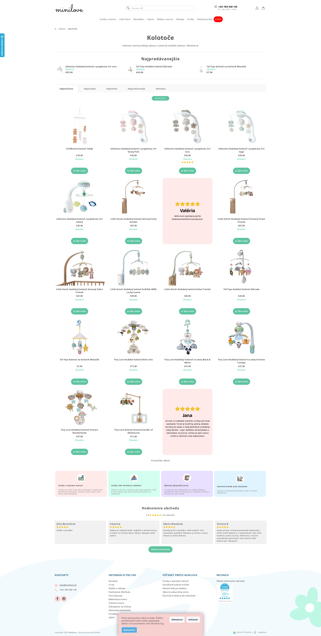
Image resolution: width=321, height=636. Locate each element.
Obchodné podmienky (120, 610)
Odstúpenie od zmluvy (120, 606)
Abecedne (161, 88)
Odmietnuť (177, 619)
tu (163, 623)
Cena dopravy (115, 595)
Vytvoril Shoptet (243, 632)
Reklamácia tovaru (118, 599)
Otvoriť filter (160, 98)
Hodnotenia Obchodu (119, 592)
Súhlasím (193, 619)
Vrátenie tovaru (116, 603)
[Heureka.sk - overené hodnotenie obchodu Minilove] (225, 593)
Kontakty (113, 581)
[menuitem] (108, 19)
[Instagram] (64, 599)
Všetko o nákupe (117, 588)
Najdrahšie (111, 88)
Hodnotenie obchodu (160, 508)
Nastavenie (129, 630)
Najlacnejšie (90, 88)
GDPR (111, 617)
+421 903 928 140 (227, 6)
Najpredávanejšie (136, 88)
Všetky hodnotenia (160, 549)
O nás (111, 584)
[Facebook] (57, 599)
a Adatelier (259, 632)
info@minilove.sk (68, 585)
